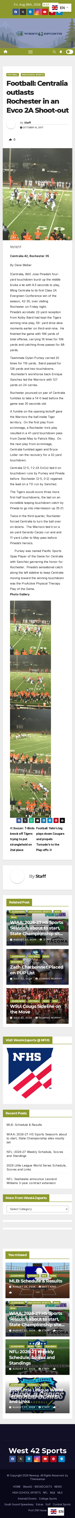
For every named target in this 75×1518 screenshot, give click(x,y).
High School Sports (33, 75)
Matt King (49, 1286)
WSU (55, 1001)
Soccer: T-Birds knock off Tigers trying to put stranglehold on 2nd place (22, 839)
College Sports (48, 1498)
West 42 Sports (38, 1450)
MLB (44, 1276)
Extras (39, 1504)
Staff (27, 122)
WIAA (13, 917)
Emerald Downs (27, 1498)
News (57, 912)
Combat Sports (62, 1504)
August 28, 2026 (24, 1286)
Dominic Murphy (50, 978)
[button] (54, 52)
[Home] (5, 51)
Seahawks (16, 962)
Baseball (33, 1385)
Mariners (33, 1276)
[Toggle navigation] (31, 51)
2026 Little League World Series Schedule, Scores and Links (36, 1395)
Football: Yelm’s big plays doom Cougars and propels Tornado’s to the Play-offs (50, 839)
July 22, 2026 (22, 978)
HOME (17, 1486)
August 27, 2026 (24, 939)
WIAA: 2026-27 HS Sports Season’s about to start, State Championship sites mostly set (37, 1138)
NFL (39, 1346)
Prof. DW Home (37, 1510)
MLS (60, 1492)
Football (12, 75)
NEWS (58, 1486)
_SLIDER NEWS (18, 912)
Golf (48, 1504)
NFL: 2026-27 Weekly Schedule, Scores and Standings (32, 1357)
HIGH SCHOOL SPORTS (26, 1492)
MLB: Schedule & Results (24, 1125)
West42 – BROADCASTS (37, 1486)
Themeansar (37, 1479)
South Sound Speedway (19, 1504)
